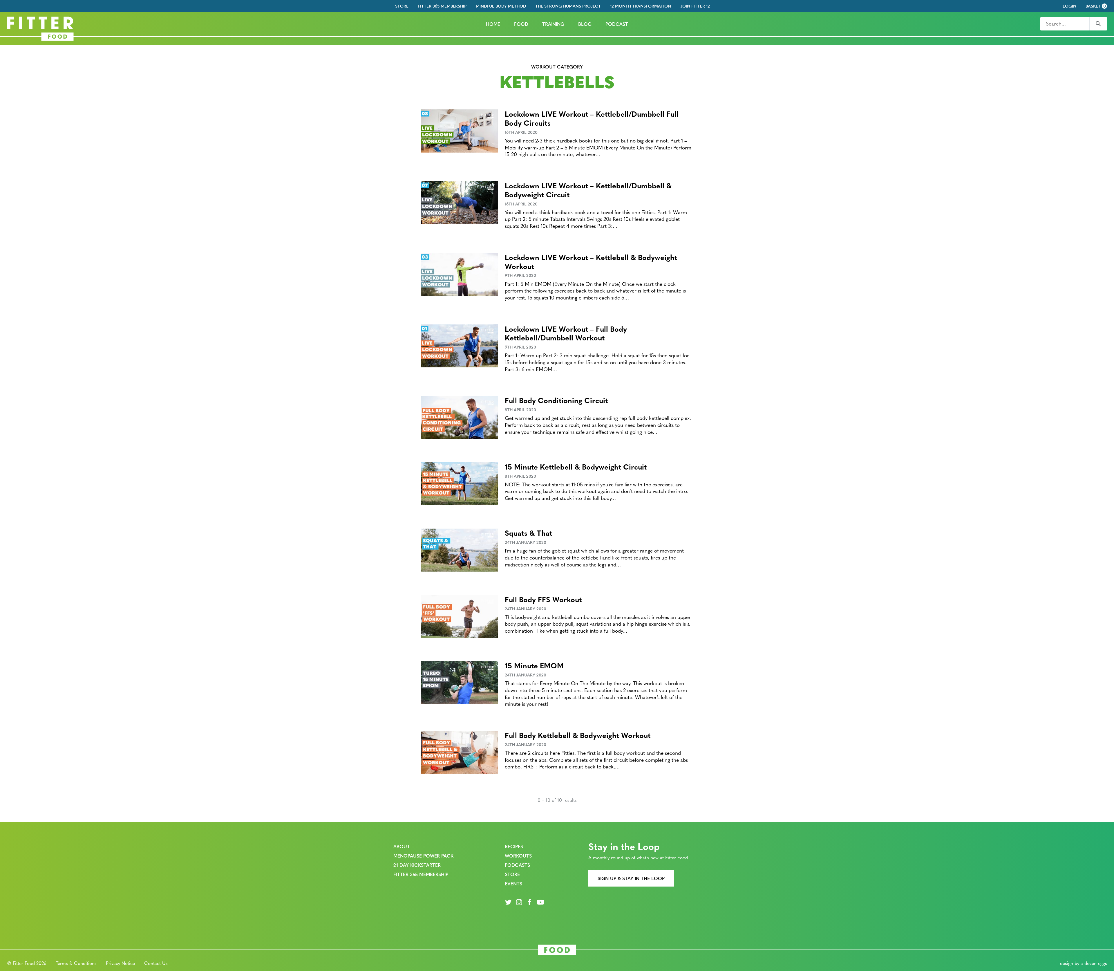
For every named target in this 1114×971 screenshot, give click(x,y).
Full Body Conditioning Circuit (556, 400)
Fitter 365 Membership (442, 6)
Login (1069, 6)
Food (521, 24)
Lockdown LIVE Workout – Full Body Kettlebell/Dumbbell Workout (566, 333)
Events (513, 883)
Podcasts (517, 865)
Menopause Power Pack (423, 855)
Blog (585, 24)
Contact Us (156, 963)
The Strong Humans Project (568, 6)
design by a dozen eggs (1083, 963)
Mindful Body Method (501, 6)
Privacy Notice (120, 963)
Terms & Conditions (76, 963)
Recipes (514, 846)
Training (553, 24)
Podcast (616, 24)
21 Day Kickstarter (417, 865)
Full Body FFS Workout (543, 599)
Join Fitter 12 (695, 6)
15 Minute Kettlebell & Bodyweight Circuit (576, 466)
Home (493, 24)
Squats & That (528, 532)
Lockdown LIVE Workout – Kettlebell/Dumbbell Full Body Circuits (592, 118)
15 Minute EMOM (534, 665)
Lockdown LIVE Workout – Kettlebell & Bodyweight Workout (591, 261)
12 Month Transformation (640, 6)
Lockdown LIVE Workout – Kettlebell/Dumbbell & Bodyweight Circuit (588, 190)
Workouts (518, 855)
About (401, 846)
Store (401, 6)
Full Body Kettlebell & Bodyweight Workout (577, 735)
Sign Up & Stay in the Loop (631, 878)
